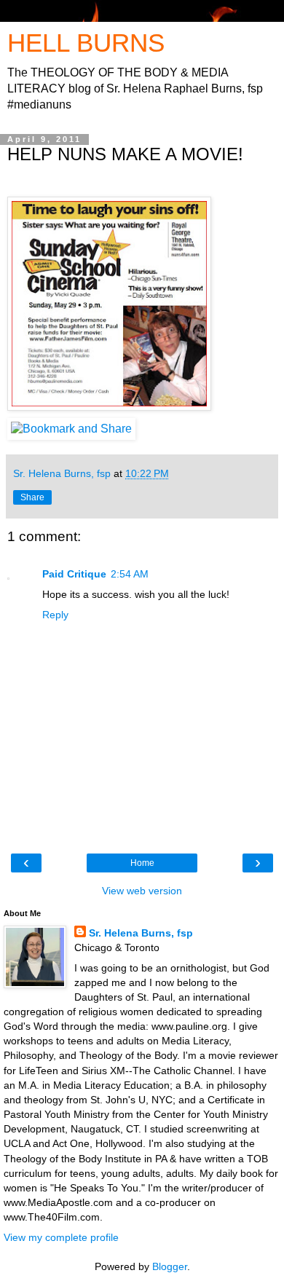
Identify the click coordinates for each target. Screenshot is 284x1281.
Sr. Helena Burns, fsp (141, 933)
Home (142, 863)
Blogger (169, 1266)
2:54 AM (130, 574)
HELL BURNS (86, 43)
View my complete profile (61, 1237)
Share (32, 497)
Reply (55, 614)
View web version (142, 890)
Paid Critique (74, 574)
